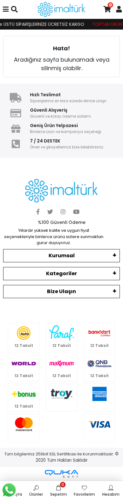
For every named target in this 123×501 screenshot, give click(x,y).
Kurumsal (62, 255)
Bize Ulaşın (61, 291)
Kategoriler (61, 273)
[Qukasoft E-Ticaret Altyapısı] (61, 474)
